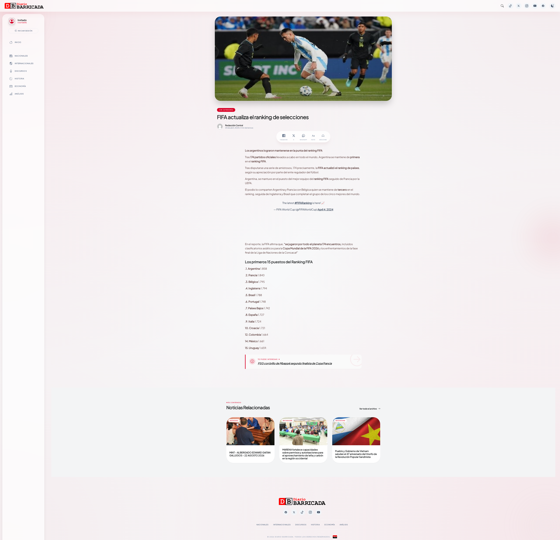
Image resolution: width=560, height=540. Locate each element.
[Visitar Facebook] (543, 6)
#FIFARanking (303, 203)
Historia (19, 79)
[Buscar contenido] (502, 6)
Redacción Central (234, 125)
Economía (20, 86)
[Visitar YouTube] (535, 6)
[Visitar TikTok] (510, 6)
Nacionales (21, 56)
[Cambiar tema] (552, 6)
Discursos (21, 71)
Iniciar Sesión (25, 31)
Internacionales (24, 63)
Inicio (18, 42)
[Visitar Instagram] (527, 6)
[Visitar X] (519, 6)
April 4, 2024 (325, 209)
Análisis (19, 94)
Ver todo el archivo (368, 408)
